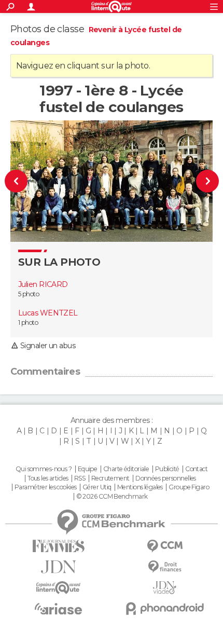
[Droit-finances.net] (165, 566)
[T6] (201, 181)
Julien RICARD (43, 284)
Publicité (167, 469)
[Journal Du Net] (58, 566)
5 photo (28, 294)
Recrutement (110, 478)
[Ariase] (58, 608)
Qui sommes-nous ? (44, 469)
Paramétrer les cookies (46, 487)
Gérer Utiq (96, 487)
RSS (79, 478)
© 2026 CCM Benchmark (112, 496)
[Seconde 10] (22, 181)
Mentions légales (140, 487)
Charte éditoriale (126, 469)
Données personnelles (165, 478)
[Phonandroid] (165, 608)
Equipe (87, 469)
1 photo (28, 322)
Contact (196, 469)
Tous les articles (47, 478)
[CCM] (165, 546)
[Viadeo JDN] (165, 587)
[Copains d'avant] (58, 587)
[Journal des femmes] (58, 546)
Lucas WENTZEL (48, 313)
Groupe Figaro (189, 487)
